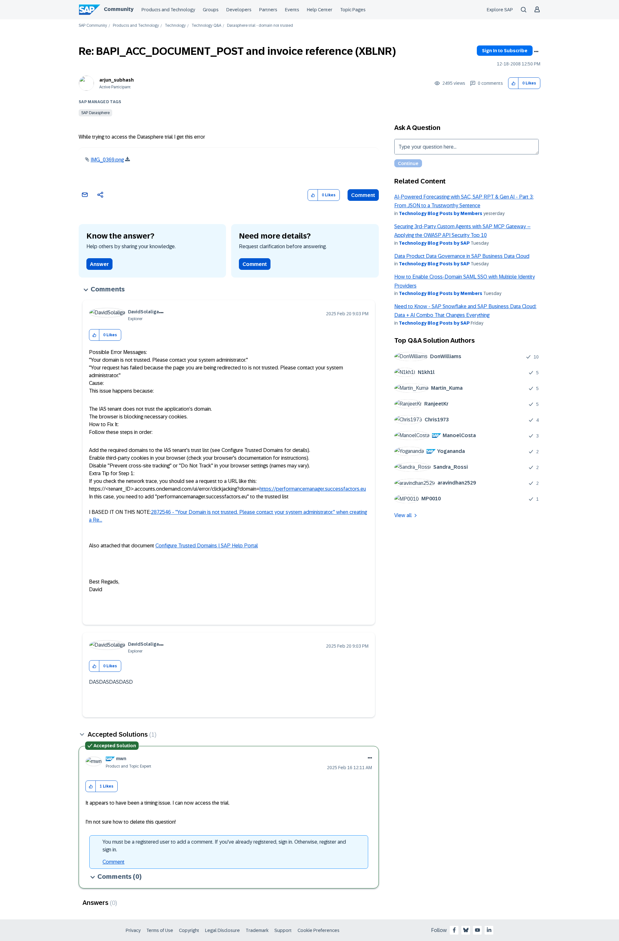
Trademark (257, 930)
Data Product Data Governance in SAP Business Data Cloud (461, 256)
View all (403, 515)
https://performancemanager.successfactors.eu (313, 489)
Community (118, 9)
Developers (238, 9)
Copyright (189, 930)
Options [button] (536, 51)
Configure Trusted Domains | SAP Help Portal (206, 545)
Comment (363, 195)
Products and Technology (168, 9)
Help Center (319, 9)
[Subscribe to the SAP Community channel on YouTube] (477, 930)
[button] (513, 83)
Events (292, 9)
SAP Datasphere (95, 113)
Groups (211, 9)
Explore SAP (500, 9)
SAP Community (93, 26)
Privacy (133, 930)
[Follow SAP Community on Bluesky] (465, 930)
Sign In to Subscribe (504, 50)
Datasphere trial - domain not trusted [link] (260, 26)
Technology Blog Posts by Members (440, 213)
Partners (268, 9)
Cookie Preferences (318, 930)
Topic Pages (353, 9)
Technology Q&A (206, 26)
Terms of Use (159, 930)
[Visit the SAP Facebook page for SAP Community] (454, 930)
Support (283, 930)
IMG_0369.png (107, 159)
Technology (175, 26)
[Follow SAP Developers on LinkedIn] (489, 930)
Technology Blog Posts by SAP (434, 243)
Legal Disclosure (222, 930)
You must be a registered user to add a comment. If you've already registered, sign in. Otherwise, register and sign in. (224, 845)
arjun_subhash (116, 80)
